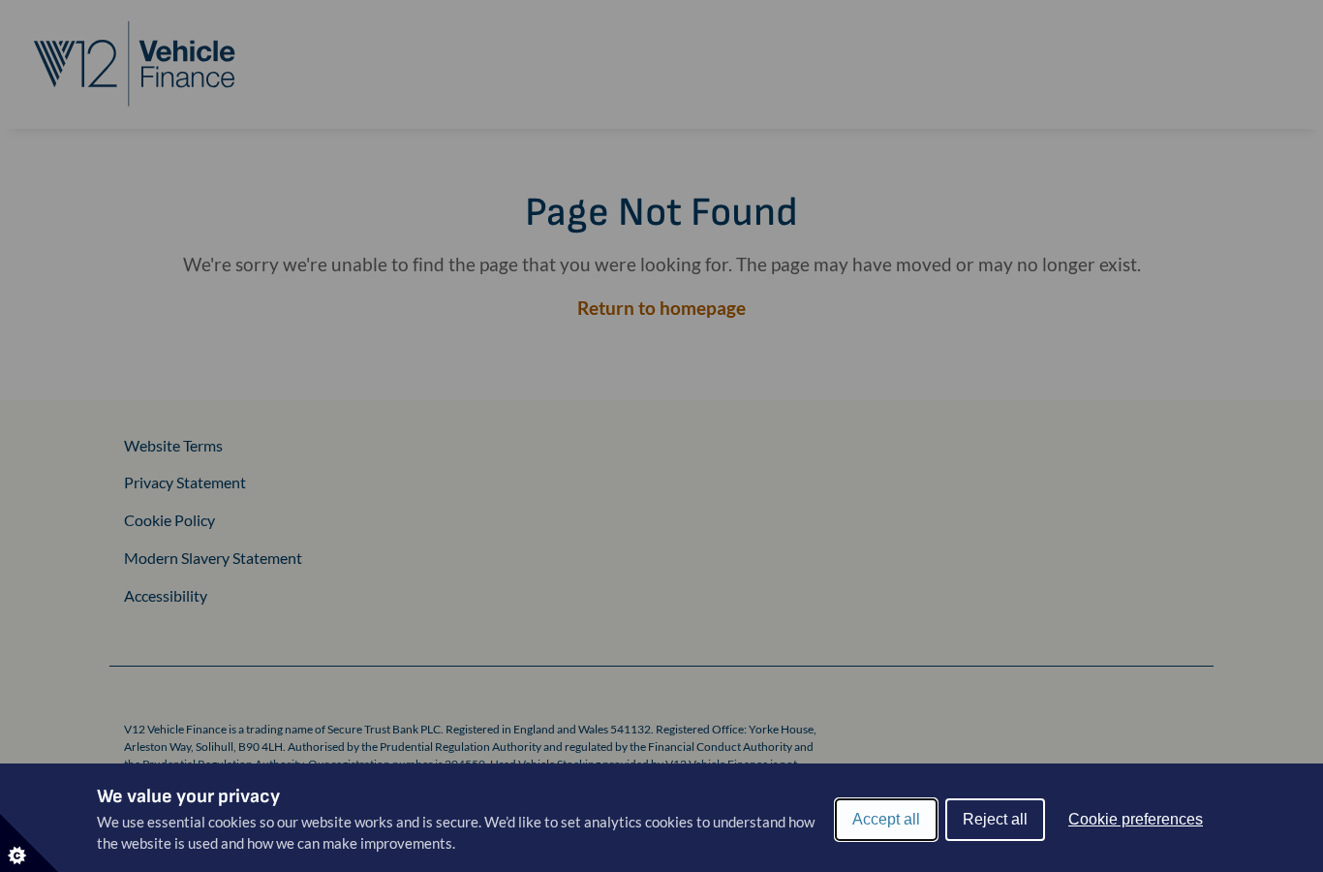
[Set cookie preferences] (29, 843)
